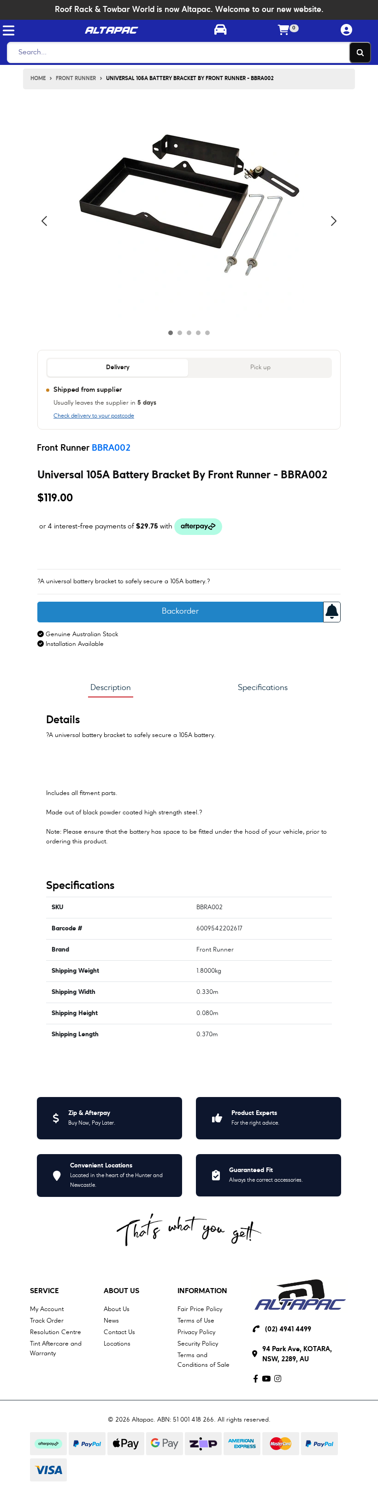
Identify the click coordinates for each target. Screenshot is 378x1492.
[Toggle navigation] (8, 30)
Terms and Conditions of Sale (203, 1360)
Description (110, 688)
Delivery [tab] (118, 368)
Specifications (263, 688)
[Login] (346, 30)
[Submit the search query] (360, 52)
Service (44, 1291)
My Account (47, 1309)
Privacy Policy (196, 1332)
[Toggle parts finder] (220, 30)
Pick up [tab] (260, 368)
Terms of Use (195, 1321)
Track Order (47, 1321)
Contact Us (119, 1332)
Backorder (180, 611)
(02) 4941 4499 (288, 1329)
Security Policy (197, 1344)
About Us (121, 1291)
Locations (117, 1344)
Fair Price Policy (199, 1309)
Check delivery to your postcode (93, 416)
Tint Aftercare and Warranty (56, 1349)
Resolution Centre (55, 1332)
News (111, 1321)
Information (202, 1291)
